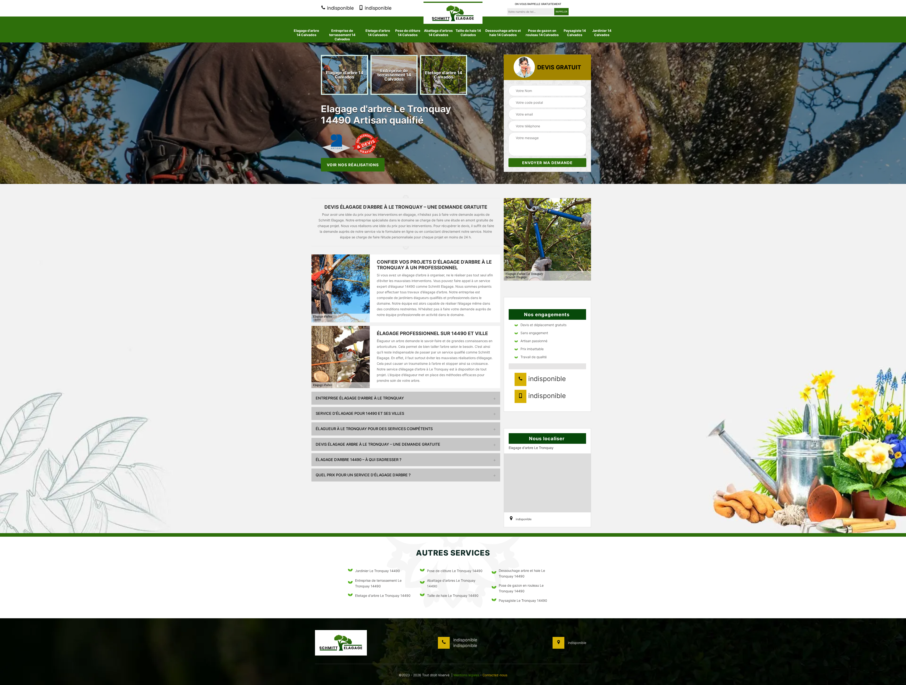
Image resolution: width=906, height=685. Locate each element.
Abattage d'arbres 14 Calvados (438, 33)
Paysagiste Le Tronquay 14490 (523, 600)
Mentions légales (466, 675)
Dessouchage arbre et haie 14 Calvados (503, 33)
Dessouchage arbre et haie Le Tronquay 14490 (522, 573)
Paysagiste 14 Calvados (575, 33)
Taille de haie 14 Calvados (468, 33)
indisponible (340, 8)
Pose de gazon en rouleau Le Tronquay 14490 (521, 588)
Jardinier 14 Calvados (601, 33)
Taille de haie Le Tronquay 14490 (452, 596)
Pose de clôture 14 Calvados (407, 33)
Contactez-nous (494, 675)
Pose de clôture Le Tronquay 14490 (454, 571)
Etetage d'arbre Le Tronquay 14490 (383, 596)
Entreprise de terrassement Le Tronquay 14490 (378, 583)
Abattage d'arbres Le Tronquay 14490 (451, 583)
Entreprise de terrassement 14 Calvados (342, 35)
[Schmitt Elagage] (453, 13)
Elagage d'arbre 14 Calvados (306, 33)
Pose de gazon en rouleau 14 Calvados (542, 33)
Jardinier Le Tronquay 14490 (377, 571)
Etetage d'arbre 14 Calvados (377, 33)
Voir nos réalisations (353, 164)
